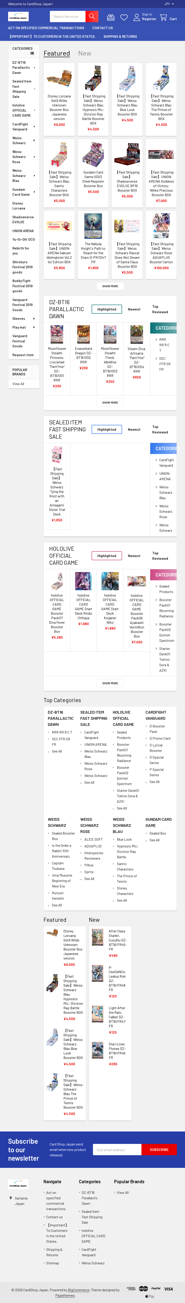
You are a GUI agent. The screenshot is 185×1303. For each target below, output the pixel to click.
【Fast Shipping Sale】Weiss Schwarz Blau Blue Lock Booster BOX (127, 105)
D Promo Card (160, 738)
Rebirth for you (20, 250)
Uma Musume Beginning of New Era (62, 880)
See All (57, 751)
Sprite (89, 872)
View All (18, 383)
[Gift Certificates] (111, 17)
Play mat (19, 327)
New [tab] (84, 53)
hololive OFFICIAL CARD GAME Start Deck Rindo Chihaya (83, 606)
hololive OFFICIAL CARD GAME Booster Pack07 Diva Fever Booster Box (57, 613)
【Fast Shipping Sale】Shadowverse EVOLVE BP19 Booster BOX (127, 181)
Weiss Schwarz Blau (19, 175)
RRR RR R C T (164, 344)
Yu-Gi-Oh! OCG (23, 239)
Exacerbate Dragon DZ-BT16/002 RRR (83, 355)
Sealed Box (158, 833)
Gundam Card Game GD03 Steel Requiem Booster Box (93, 179)
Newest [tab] (134, 309)
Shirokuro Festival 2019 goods (22, 267)
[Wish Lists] (125, 17)
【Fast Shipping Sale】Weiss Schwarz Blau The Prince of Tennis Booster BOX (161, 107)
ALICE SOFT (93, 839)
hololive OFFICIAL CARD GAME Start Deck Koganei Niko (110, 608)
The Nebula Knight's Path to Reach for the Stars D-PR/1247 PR (93, 253)
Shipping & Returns (120, 36)
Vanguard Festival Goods (19, 341)
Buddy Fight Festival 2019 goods (22, 286)
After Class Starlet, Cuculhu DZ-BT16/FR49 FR (118, 940)
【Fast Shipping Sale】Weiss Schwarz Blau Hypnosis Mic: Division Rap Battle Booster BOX (93, 109)
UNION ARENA (23, 231)
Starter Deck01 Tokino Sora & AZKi (164, 659)
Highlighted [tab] (106, 309)
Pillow (89, 865)
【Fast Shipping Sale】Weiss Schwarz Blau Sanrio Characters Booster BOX (59, 183)
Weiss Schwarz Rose (19, 157)
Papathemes (65, 1295)
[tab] (68, 309)
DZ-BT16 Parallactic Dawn (21, 67)
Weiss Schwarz (19, 140)
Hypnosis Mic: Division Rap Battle (127, 851)
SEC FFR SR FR (165, 363)
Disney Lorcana (18, 205)
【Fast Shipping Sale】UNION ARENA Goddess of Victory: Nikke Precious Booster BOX (161, 183)
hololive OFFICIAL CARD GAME (21, 110)
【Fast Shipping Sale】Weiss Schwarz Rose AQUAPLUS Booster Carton (161, 253)
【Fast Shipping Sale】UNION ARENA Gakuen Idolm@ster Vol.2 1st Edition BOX (59, 253)
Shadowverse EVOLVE (23, 219)
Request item (23, 355)
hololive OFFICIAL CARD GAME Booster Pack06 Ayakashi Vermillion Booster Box (137, 615)
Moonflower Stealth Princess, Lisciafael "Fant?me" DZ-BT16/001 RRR (57, 364)
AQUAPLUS (93, 846)
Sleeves (18, 318)
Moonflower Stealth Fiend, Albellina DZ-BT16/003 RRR (110, 362)
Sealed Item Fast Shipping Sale (21, 89)
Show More (110, 286)
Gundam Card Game (21, 192)
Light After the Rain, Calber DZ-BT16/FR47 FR (117, 1017)
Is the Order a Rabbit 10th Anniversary (61, 850)
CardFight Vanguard (20, 126)
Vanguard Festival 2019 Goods (22, 305)
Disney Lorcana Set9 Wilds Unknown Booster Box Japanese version (59, 107)
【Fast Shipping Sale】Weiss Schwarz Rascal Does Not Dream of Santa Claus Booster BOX (127, 255)
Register (149, 18)
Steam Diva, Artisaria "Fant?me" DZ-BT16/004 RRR (137, 359)
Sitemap (52, 1263)
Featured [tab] (57, 53)
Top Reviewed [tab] (160, 309)
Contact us (102, 28)
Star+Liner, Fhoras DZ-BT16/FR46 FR (117, 1051)
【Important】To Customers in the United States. (51, 36)
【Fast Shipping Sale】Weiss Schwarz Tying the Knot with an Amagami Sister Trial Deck (57, 491)
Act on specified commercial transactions (46, 28)
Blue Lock (124, 839)
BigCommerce (78, 1290)
